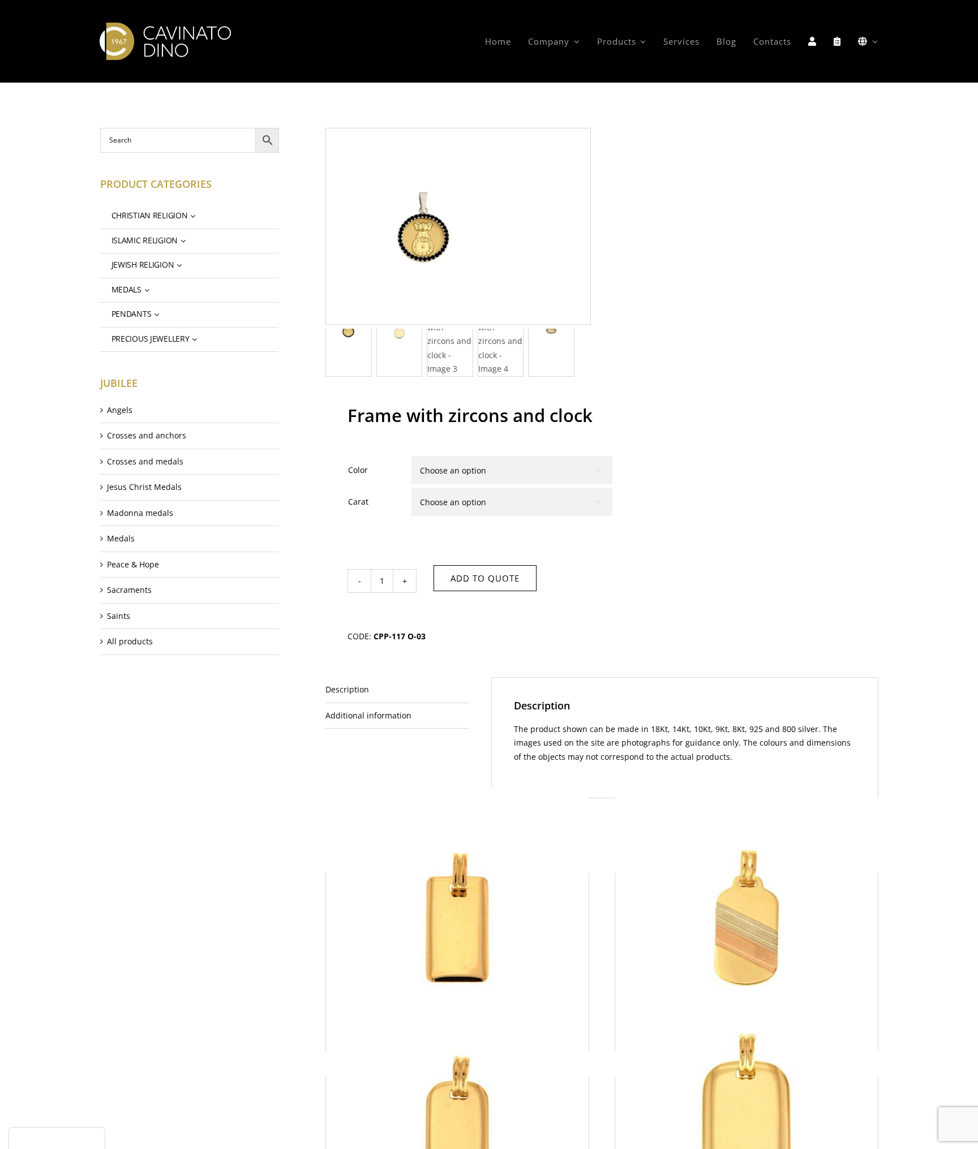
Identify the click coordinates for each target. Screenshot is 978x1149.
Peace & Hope (133, 564)
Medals (121, 538)
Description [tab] (347, 689)
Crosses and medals (145, 461)
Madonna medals (140, 512)
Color (358, 469)
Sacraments (129, 589)
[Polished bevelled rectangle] (457, 917)
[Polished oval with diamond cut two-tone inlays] (746, 917)
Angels (119, 409)
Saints (118, 615)
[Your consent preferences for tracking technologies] (57, 1138)
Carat (358, 501)
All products (130, 641)
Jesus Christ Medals (144, 486)
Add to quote (485, 578)
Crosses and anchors (146, 435)
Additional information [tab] (368, 715)
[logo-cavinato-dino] (165, 26)
